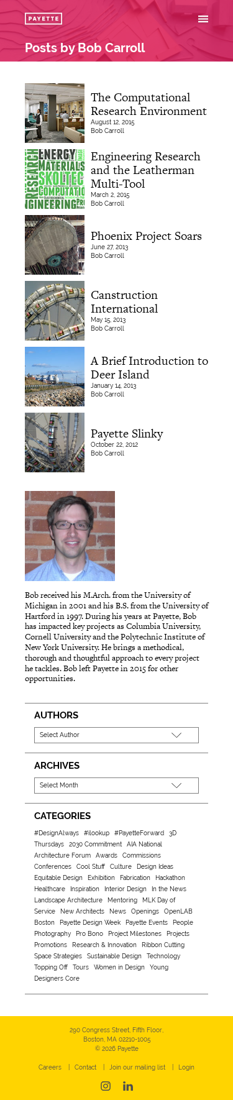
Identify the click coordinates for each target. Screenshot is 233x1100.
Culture (121, 866)
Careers (50, 1067)
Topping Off (51, 967)
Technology (163, 956)
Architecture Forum (62, 855)
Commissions (141, 855)
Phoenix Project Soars (146, 235)
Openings (145, 911)
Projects (178, 933)
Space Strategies (58, 956)
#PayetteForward (139, 833)
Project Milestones (135, 933)
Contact (85, 1067)
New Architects (82, 911)
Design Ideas (155, 866)
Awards (106, 855)
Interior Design (125, 889)
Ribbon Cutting (163, 945)
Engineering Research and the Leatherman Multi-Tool (146, 170)
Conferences (52, 866)
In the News (169, 889)
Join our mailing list (137, 1067)
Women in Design (119, 967)
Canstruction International (124, 301)
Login (186, 1067)
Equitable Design (58, 877)
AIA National (144, 844)
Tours (81, 967)
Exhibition (101, 877)
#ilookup (96, 833)
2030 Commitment (95, 844)
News (117, 911)
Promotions (50, 945)
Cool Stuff (90, 866)
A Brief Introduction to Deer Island (149, 367)
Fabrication (135, 877)
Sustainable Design (114, 956)
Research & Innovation (104, 945)
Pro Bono (89, 933)
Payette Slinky (127, 433)
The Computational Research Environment (149, 104)
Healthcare (49, 889)
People (183, 922)
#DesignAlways (56, 833)
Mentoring (122, 900)
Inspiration (84, 889)
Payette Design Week (90, 922)
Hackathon (170, 877)
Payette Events (147, 922)
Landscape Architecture (68, 900)
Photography (52, 933)
